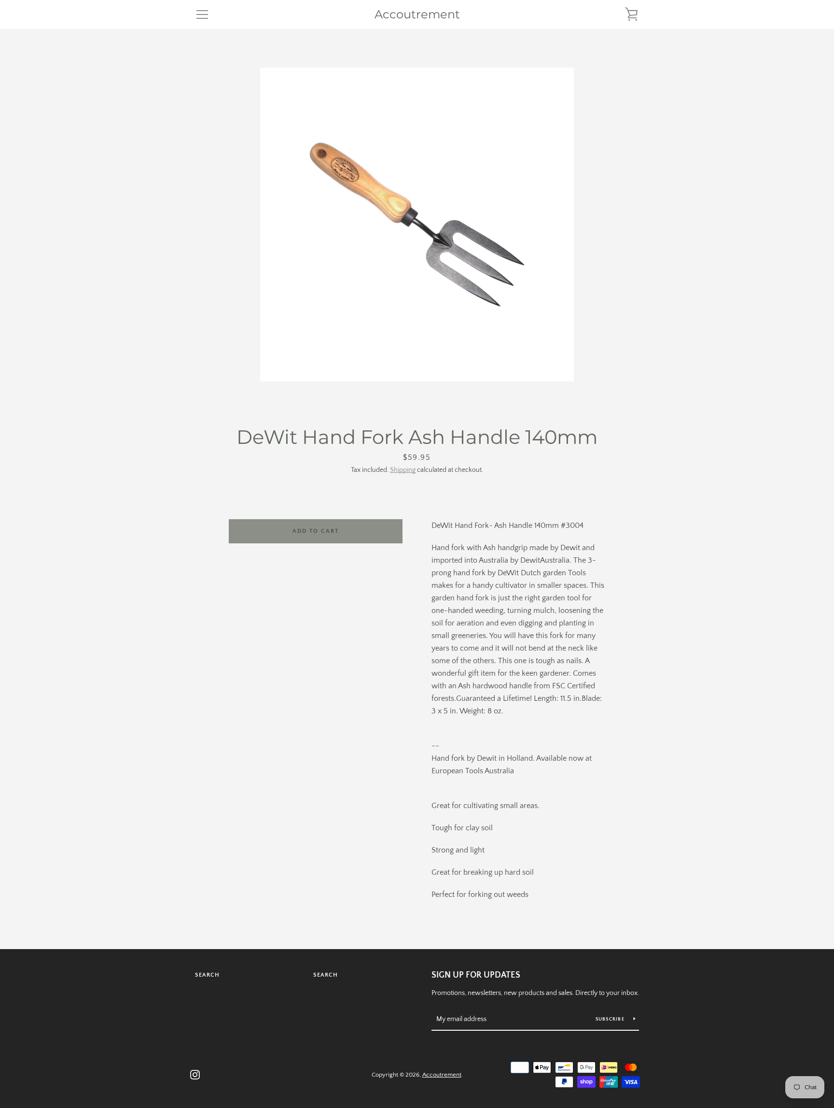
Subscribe (611, 1019)
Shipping (403, 470)
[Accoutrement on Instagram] (195, 1074)
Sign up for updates (475, 975)
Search (207, 975)
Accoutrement (417, 14)
